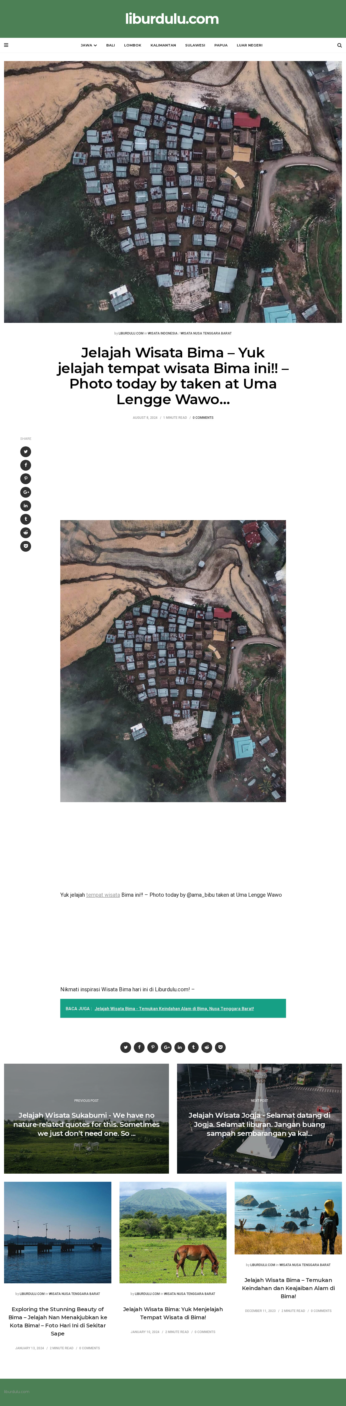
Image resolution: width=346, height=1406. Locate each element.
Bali (110, 45)
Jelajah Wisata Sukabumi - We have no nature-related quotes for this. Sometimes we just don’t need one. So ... (86, 1124)
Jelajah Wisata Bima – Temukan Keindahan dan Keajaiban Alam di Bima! (288, 1288)
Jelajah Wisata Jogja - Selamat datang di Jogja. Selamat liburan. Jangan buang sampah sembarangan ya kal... (259, 1124)
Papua (221, 45)
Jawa (86, 45)
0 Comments (203, 418)
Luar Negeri (249, 45)
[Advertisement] (173, 469)
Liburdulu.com (131, 333)
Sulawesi (195, 45)
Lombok (132, 45)
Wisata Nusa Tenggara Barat (206, 333)
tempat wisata (103, 895)
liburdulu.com (172, 19)
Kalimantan (163, 45)
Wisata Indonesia (163, 333)
